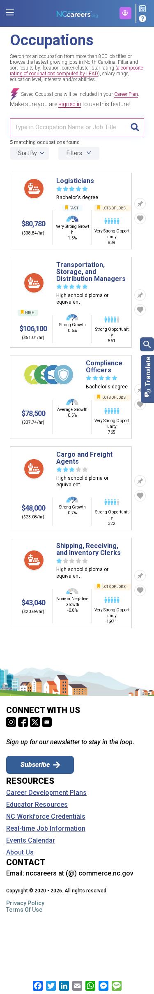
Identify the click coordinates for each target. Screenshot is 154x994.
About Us (20, 852)
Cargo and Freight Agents (84, 458)
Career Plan (126, 94)
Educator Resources (37, 804)
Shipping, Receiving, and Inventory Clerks (88, 549)
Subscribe (35, 765)
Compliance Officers (104, 366)
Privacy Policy (25, 903)
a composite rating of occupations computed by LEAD (76, 71)
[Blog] (143, 9)
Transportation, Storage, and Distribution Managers (91, 272)
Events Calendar (30, 840)
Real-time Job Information (45, 828)
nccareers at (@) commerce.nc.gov (79, 873)
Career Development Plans (46, 793)
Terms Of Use (24, 909)
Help (143, 18)
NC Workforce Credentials (45, 816)
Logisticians (75, 181)
